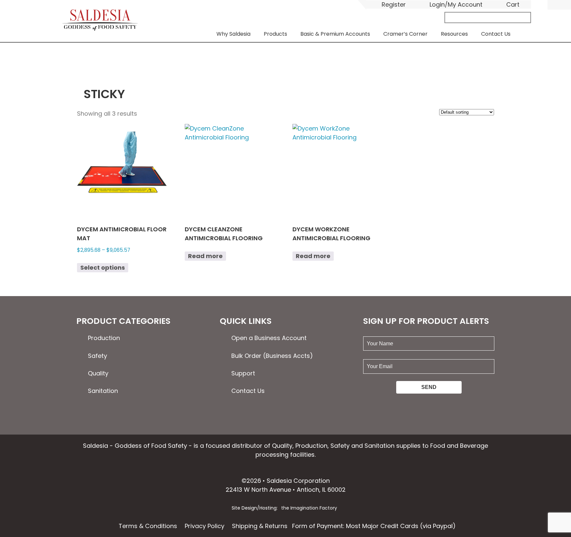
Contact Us (496, 34)
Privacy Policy (204, 526)
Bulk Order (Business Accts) (272, 356)
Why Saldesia (233, 34)
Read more (205, 256)
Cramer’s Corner (405, 34)
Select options (102, 267)
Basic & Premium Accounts (335, 34)
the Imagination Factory (309, 508)
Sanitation (103, 391)
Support (243, 373)
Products (275, 34)
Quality (98, 373)
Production (104, 338)
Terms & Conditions (148, 526)
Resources (454, 34)
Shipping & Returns (259, 526)
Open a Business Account (269, 338)
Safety (97, 356)
